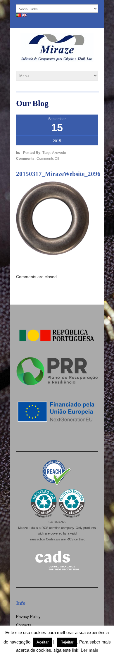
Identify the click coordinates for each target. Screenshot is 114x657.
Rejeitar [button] (67, 642)
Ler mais (89, 650)
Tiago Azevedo (54, 153)
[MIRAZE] (57, 59)
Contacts (23, 625)
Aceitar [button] (43, 642)
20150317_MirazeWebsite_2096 (58, 173)
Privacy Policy (28, 616)
